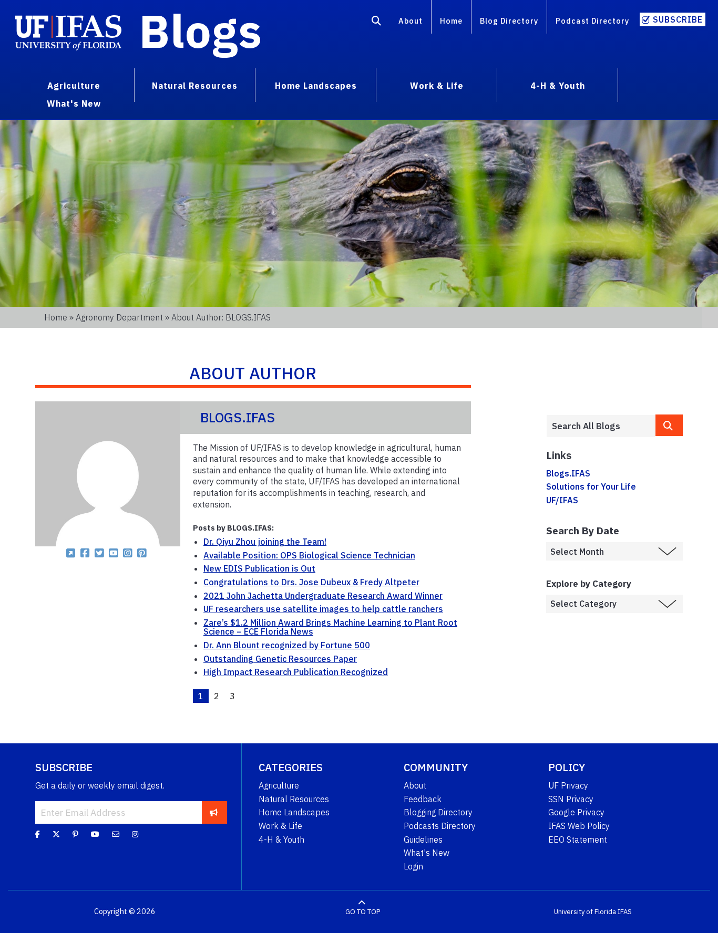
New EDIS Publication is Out (259, 568)
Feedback (423, 799)
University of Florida (585, 911)
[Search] (376, 23)
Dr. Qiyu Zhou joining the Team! (264, 541)
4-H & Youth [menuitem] (557, 85)
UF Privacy (568, 785)
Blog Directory (509, 21)
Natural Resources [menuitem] (195, 85)
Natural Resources (294, 799)
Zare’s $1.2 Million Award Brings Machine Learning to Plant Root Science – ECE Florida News (330, 627)
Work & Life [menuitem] (437, 85)
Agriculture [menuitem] (73, 85)
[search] (669, 425)
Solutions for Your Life (591, 486)
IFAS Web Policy (579, 826)
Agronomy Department (119, 317)
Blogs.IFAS (568, 473)
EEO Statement (577, 839)
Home (451, 21)
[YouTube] (95, 834)
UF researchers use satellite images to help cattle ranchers (323, 609)
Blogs (200, 30)
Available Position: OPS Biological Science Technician (309, 555)
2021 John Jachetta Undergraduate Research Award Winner (323, 595)
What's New (426, 852)
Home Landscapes (294, 812)
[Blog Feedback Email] (115, 834)
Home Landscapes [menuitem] (316, 85)
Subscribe (678, 19)
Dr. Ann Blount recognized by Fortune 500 (286, 645)
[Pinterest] (75, 834)
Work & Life (280, 826)
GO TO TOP (362, 911)
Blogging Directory (438, 812)
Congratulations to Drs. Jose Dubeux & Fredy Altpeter (311, 582)
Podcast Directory (592, 21)
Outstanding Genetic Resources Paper (280, 659)
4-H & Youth (281, 839)
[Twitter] (56, 834)
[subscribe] (213, 812)
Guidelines (423, 839)
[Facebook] (37, 834)
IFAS (625, 911)
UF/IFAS (562, 500)
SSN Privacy (570, 799)
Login (413, 866)
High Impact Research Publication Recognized (295, 672)
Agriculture (279, 785)
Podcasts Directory (440, 826)
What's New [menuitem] (74, 103)
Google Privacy (576, 812)
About (410, 21)
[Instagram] (135, 834)
